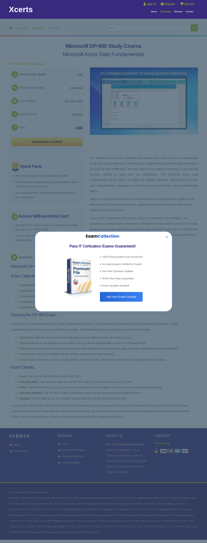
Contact (189, 11)
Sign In (151, 4)
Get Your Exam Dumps (121, 296)
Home (154, 11)
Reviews (178, 11)
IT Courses (165, 11)
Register (170, 4)
